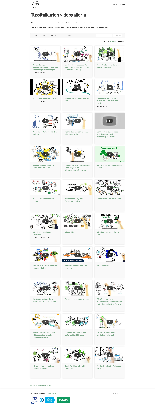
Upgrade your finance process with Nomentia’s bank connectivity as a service (108, 134)
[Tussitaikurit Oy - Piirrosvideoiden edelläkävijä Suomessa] (39, 4)
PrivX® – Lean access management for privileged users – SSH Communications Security (109, 301)
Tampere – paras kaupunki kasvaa (77, 299)
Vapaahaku (117, 35)
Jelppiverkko (69, 232)
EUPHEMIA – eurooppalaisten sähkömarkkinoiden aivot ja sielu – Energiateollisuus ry (77, 67)
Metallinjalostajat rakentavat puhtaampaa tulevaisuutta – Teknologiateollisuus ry (44, 334)
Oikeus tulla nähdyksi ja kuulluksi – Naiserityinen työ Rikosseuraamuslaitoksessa (77, 167)
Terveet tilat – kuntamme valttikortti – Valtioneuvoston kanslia (108, 100)
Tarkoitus (53, 35)
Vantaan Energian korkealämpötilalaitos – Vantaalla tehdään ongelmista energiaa (45, 67)
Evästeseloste (52, 393)
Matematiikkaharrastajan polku (109, 199)
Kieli (62, 35)
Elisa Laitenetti (103, 266)
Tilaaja (36, 35)
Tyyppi (70, 35)
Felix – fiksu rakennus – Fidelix (44, 98)
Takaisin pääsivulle (118, 4)
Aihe (44, 35)
